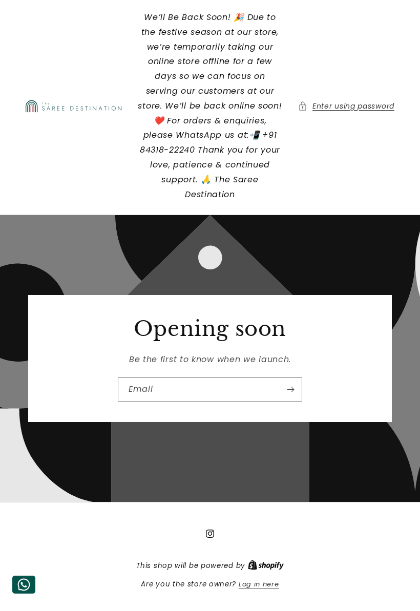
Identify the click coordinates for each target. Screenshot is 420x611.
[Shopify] (266, 566)
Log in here (259, 584)
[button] (346, 106)
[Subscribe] (290, 389)
